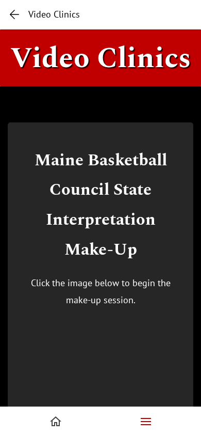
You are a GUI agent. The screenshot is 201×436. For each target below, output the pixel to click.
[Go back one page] (14, 14)
